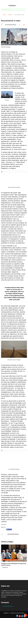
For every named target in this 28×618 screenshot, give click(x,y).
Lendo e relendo (7, 559)
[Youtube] (12, 2)
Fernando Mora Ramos (10, 24)
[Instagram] (15, 2)
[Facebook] (10, 2)
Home (4, 14)
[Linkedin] (17, 2)
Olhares (10, 14)
